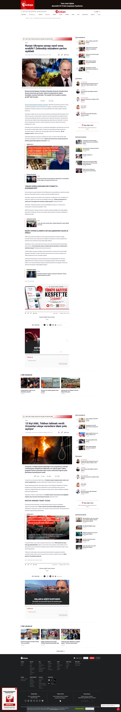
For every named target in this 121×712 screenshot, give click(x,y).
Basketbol (41, 671)
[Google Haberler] (58, 325)
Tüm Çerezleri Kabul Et (79, 708)
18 (56, 603)
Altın (31, 665)
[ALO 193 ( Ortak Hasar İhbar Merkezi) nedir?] (79, 542)
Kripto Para (32, 669)
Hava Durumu (59, 665)
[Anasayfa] (24, 658)
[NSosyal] (53, 325)
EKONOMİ (67, 14)
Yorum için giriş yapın (63, 363)
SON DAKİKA (24, 14)
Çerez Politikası (97, 706)
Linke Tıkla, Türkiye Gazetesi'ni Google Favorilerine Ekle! (39, 39)
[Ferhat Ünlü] (78, 91)
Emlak (31, 671)
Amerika (49, 666)
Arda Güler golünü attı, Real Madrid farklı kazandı (89, 546)
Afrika (49, 668)
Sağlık (58, 663)
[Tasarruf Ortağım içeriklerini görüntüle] (32, 14)
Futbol (40, 663)
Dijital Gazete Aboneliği (42, 11)
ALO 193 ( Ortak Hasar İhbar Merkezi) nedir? (89, 540)
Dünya (26, 42)
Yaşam (58, 661)
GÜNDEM (54, 14)
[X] (45, 325)
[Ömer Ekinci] (78, 113)
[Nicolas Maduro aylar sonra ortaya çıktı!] (79, 521)
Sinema (67, 663)
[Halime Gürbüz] (78, 107)
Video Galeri (32, 686)
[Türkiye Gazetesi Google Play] (52, 683)
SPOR (78, 14)
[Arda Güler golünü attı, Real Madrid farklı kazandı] (79, 549)
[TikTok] (40, 701)
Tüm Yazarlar (23, 680)
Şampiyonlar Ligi (42, 668)
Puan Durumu (41, 665)
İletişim (40, 680)
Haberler (31, 683)
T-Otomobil (32, 672)
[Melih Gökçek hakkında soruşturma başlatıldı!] (82, 62)
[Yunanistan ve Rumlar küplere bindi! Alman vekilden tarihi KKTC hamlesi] (82, 42)
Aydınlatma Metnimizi (54, 709)
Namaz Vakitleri (78, 663)
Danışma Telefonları (42, 684)
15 (52, 603)
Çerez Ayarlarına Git (89, 708)
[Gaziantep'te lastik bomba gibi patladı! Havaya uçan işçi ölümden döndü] (79, 143)
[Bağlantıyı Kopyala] (62, 55)
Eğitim (22, 665)
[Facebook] (28, 313)
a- (49, 100)
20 (59, 603)
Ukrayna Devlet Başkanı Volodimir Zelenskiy (36, 104)
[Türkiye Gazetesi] (60, 12)
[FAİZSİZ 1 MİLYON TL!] (79, 158)
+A (52, 100)
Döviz (31, 666)
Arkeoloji (67, 665)
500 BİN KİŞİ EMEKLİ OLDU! (89, 526)
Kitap (67, 666)
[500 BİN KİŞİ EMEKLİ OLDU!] (79, 529)
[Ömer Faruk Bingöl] (78, 99)
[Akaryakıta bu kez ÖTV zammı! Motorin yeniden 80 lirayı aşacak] (82, 69)
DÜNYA (73, 14)
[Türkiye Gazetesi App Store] (52, 680)
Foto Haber (32, 684)
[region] (61, 709)
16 (53, 603)
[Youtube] (34, 701)
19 (57, 603)
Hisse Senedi (32, 668)
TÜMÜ (61, 352)
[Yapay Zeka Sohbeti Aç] (118, 709)
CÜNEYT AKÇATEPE (30, 281)
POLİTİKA (60, 14)
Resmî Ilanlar (32, 681)
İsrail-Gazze (50, 669)
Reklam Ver (41, 687)
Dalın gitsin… (84, 107)
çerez (48, 708)
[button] (67, 341)
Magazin (31, 678)
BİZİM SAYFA (47, 14)
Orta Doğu (50, 663)
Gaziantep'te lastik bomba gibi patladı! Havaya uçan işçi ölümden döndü (90, 142)
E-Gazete (26, 11)
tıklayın (87, 129)
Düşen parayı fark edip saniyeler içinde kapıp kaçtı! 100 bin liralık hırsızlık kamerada (90, 163)
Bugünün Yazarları (24, 678)
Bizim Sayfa (77, 661)
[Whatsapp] (59, 55)
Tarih (67, 668)
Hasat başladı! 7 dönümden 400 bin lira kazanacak (91, 149)
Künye (40, 681)
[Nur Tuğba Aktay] (78, 83)
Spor (40, 661)
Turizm (31, 674)
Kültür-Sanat (68, 661)
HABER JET (93, 14)
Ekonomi (31, 661)
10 (45, 603)
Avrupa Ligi (41, 669)
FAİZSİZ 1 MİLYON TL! (87, 155)
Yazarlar (22, 677)
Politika (22, 663)
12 (48, 603)
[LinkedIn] (50, 325)
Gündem (22, 661)
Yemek (58, 666)
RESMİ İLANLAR (85, 14)
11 (46, 603)
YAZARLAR (40, 14)
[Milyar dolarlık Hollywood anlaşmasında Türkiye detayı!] (79, 172)
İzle (99, 14)
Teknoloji (31, 680)
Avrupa (49, 665)
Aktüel (58, 669)
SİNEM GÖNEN (30, 560)
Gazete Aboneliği (33, 11)
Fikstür (40, 666)
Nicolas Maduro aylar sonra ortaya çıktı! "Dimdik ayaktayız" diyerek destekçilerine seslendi (90, 520)
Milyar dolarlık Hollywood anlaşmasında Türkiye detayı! (89, 170)
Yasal (40, 686)
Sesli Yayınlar (77, 665)
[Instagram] (37, 701)
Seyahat (58, 668)
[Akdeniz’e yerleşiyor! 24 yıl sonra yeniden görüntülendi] (79, 535)
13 (49, 603)
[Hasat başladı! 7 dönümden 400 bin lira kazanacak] (79, 151)
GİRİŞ (97, 11)
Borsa (31, 663)
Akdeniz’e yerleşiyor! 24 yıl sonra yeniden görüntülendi (90, 533)
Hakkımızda (41, 678)
